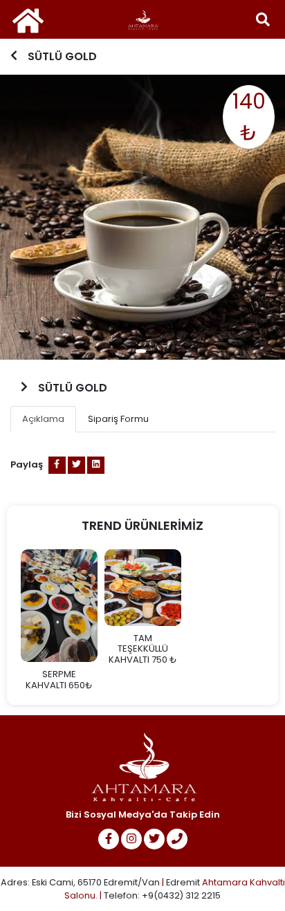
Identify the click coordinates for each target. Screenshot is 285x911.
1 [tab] (141, 351)
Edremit (183, 882)
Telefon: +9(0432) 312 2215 (162, 895)
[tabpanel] (142, 217)
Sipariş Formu (118, 418)
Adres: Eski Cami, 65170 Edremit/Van (81, 882)
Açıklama (43, 418)
